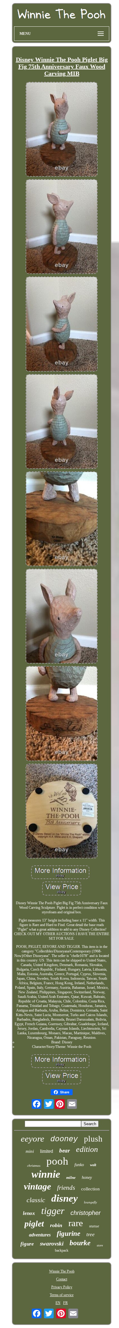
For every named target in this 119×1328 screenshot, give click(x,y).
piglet (34, 1223)
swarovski (51, 1243)
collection (90, 1188)
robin (56, 1225)
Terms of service (62, 1295)
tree (90, 1234)
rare (75, 1223)
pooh (57, 1161)
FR (65, 1303)
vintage (37, 1186)
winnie (45, 1174)
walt (93, 1165)
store (100, 1245)
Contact (61, 1279)
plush (93, 1138)
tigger (52, 1210)
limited (46, 1151)
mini (30, 1151)
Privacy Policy (61, 1287)
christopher (85, 1212)
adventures (40, 1234)
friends (66, 1187)
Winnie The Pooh (61, 1271)
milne (71, 1177)
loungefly (90, 1202)
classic (36, 1200)
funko (79, 1164)
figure (27, 1244)
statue (94, 1226)
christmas (33, 1165)
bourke (80, 1243)
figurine (68, 1233)
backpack (61, 1250)
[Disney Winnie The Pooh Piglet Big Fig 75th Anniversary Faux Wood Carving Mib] (61, 130)
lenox (29, 1213)
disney (64, 1198)
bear (64, 1150)
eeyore (32, 1138)
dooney (64, 1139)
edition (87, 1149)
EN (58, 1303)
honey (87, 1177)
